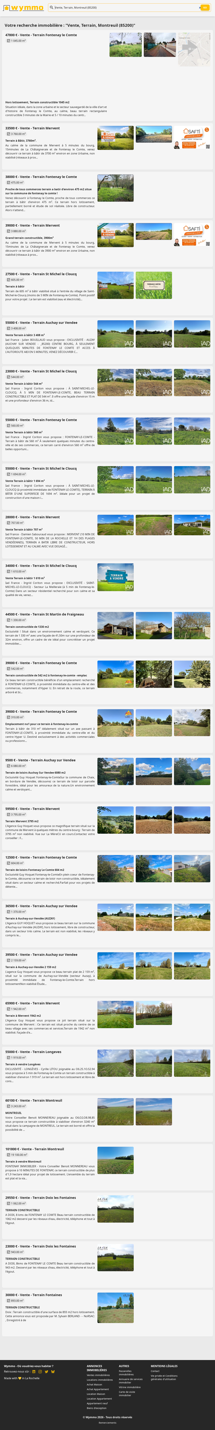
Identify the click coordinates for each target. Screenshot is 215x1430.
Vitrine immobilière (130, 1387)
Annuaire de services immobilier (131, 1381)
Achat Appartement (98, 1389)
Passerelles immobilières (126, 1372)
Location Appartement (99, 1398)
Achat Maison (94, 1384)
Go (205, 7)
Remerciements (107, 1422)
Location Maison (96, 1394)
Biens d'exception (96, 1408)
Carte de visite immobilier (127, 1393)
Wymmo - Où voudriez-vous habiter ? (28, 1366)
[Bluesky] (53, 1372)
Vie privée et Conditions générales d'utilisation (164, 1377)
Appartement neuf (97, 1403)
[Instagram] (40, 1372)
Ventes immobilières (98, 1375)
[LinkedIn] (34, 1372)
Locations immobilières (100, 1379)
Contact (155, 1371)
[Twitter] (47, 1372)
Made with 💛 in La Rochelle (21, 1378)
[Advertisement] (105, 68)
